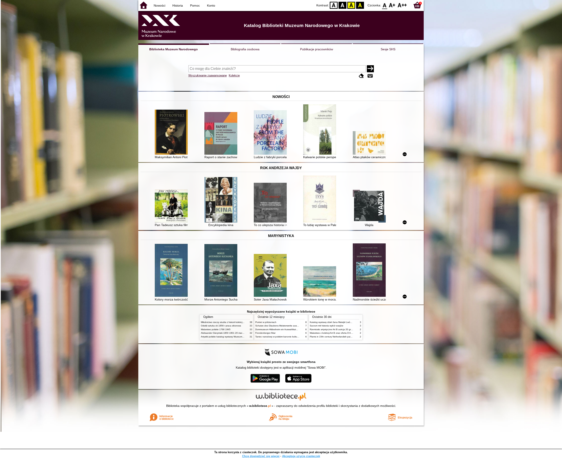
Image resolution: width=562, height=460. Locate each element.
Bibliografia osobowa (245, 49)
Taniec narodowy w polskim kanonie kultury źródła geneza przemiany (290, 336)
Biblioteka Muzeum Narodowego (173, 49)
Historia (177, 5)
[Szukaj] (370, 68)
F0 (385, 5)
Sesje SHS (388, 49)
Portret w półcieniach (265, 322)
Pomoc (195, 5)
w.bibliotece (260, 405)
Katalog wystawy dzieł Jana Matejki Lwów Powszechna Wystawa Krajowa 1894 (350, 322)
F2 (402, 5)
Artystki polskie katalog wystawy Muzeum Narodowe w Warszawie (234, 336)
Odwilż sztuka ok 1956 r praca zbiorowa (221, 325)
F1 (392, 5)
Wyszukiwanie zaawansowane (207, 75)
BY (360, 5)
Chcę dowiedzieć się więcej (260, 456)
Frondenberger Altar (265, 333)
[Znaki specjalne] (370, 76)
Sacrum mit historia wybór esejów (326, 325)
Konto (211, 5)
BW (342, 5)
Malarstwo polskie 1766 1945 (216, 329)
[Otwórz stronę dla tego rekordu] (172, 133)
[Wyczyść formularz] (361, 76)
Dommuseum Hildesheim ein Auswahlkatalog (277, 329)
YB (351, 5)
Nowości (159, 5)
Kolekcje (234, 75)
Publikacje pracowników (316, 49)
